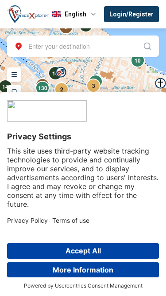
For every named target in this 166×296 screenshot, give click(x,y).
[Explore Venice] (14, 74)
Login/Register (131, 14)
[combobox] (83, 46)
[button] (60, 72)
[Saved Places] (14, 92)
